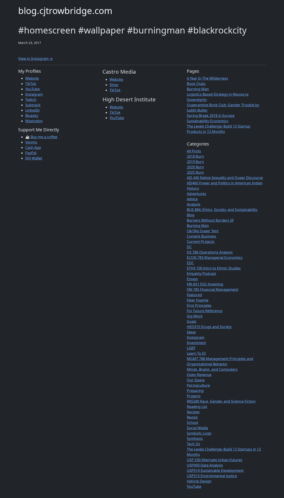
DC (189, 246)
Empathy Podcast (201, 273)
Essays (192, 278)
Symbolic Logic (199, 433)
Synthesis (195, 438)
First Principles (199, 305)
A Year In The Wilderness (207, 78)
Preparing (195, 390)
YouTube (32, 89)
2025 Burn (195, 172)
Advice (192, 199)
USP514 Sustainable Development (215, 470)
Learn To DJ (196, 353)
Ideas (191, 332)
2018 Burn (195, 156)
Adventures (196, 193)
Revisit (192, 417)
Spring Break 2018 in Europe (211, 115)
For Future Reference (204, 310)
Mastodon (34, 120)
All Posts (194, 151)
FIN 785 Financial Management (212, 289)
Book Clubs (196, 83)
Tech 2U (193, 443)
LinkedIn (32, 110)
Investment (196, 342)
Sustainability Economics (207, 120)
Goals (191, 321)
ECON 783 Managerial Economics (215, 257)
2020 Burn (195, 167)
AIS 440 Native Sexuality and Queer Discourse (225, 177)
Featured (194, 294)
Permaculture (198, 385)
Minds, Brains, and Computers (212, 369)
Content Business (201, 236)
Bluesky (31, 115)
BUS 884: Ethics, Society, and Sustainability (222, 209)
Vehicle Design (199, 481)
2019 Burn (195, 161)
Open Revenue (199, 374)
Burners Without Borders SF (210, 220)
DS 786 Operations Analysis (210, 252)
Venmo (31, 142)
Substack (33, 104)
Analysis (193, 204)
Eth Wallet (33, 158)
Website (32, 78)
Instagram (34, 94)
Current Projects (201, 241)
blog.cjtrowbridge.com (65, 10)
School (192, 422)
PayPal (30, 152)
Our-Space (196, 380)
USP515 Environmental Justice (212, 475)
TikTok (30, 83)
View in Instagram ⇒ (35, 58)
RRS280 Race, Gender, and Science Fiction (221, 401)
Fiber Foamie (197, 300)
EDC (190, 262)
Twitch (30, 99)
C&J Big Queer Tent (203, 230)
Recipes (193, 411)
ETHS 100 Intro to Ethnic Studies (214, 268)
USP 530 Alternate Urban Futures (214, 459)
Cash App (33, 147)
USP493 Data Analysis (205, 465)
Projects (194, 396)
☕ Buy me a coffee (41, 136)
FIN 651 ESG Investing (205, 284)
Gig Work (195, 316)
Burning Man (198, 89)
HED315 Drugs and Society (209, 326)
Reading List (197, 406)
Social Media (197, 427)
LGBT (191, 348)
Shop (114, 84)
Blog (190, 215)
